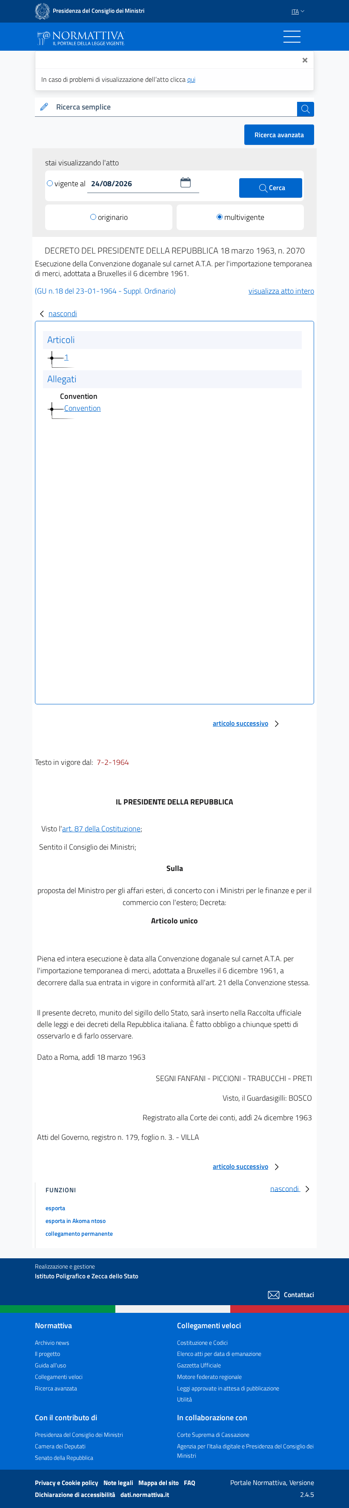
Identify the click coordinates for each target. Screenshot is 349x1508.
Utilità (184, 1399)
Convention (82, 408)
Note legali (118, 1483)
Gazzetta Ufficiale (199, 1365)
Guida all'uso (50, 1365)
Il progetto (47, 1353)
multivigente (244, 217)
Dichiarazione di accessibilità (76, 1494)
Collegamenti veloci (59, 1376)
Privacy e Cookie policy (67, 1483)
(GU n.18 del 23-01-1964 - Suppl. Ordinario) (105, 291)
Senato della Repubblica (64, 1457)
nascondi (63, 313)
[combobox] (175, 107)
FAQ (189, 1483)
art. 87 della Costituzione (101, 828)
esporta (55, 1207)
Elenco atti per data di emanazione (219, 1353)
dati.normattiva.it (144, 1494)
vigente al (70, 183)
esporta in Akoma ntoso (76, 1220)
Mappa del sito (159, 1483)
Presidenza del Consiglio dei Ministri (79, 1434)
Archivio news (52, 1342)
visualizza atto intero (281, 291)
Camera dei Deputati (60, 1446)
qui (191, 79)
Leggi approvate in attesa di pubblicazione (228, 1388)
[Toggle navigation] (292, 36)
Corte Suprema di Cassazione (213, 1434)
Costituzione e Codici (202, 1342)
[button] (185, 182)
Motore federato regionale (209, 1376)
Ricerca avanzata (279, 135)
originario (113, 217)
